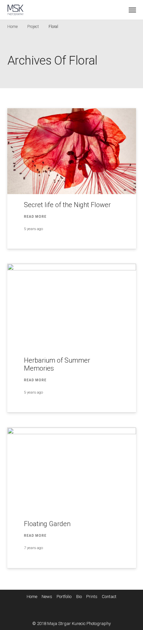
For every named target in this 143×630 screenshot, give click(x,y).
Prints (91, 596)
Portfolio (64, 596)
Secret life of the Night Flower (67, 205)
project (33, 26)
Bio (79, 596)
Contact (109, 596)
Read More (35, 216)
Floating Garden (47, 524)
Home (12, 26)
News (47, 596)
